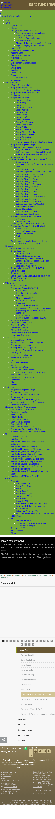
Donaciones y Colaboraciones (23, 63)
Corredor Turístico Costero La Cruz (31, 243)
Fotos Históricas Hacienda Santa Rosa (32, 503)
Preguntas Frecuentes (20, 362)
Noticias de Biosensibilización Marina (27, 466)
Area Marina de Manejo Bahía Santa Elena (34, 142)
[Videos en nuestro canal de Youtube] (40, 5)
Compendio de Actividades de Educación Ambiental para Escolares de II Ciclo (33, 309)
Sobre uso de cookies (42, 801)
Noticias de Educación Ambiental (25, 464)
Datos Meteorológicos (20, 367)
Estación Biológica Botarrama (28, 184)
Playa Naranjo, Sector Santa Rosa (30, 258)
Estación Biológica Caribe (27, 187)
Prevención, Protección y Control (25, 394)
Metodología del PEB (25, 298)
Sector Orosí (21, 117)
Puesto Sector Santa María (27, 206)
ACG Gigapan (17, 531)
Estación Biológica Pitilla (26, 182)
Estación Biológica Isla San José (29, 174)
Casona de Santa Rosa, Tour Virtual (31, 523)
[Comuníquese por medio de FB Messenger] (53, 5)
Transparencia (16, 68)
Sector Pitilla (21, 127)
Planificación (16, 58)
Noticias (14, 70)
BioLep (14, 382)
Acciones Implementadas (26, 231)
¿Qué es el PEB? (23, 290)
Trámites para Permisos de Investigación (27, 350)
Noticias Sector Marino (20, 469)
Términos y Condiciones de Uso (21, 801)
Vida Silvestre (16, 414)
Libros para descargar (20, 335)
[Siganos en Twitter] (36, 5)
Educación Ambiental (20, 320)
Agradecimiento (46, 760)
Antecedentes (21, 229)
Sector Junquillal (23, 102)
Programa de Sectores (20, 97)
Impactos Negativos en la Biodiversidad (27, 402)
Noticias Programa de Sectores (23, 456)
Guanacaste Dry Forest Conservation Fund (42, 781)
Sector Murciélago (24, 110)
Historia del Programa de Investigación (27, 342)
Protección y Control (19, 419)
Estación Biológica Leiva (26, 189)
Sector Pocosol (22, 112)
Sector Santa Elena (24, 125)
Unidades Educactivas (25, 295)
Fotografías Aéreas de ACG (27, 511)
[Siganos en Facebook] (31, 5)
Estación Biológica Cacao (27, 179)
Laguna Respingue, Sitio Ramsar (30, 45)
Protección (9, 387)
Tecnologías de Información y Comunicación (30, 224)
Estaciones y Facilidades (21, 357)
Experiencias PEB (23, 315)
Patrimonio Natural (19, 424)
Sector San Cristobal (24, 122)
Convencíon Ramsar (24, 40)
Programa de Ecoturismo (21, 87)
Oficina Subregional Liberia (22, 409)
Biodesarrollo (11, 82)
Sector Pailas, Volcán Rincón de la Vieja (28, 268)
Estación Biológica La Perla (28, 191)
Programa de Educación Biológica (25, 92)
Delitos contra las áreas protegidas (25, 399)
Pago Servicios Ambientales (22, 427)
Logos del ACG (17, 73)
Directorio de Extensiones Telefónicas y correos (10, 790)
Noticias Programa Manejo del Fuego (26, 454)
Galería (19, 238)
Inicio (7, 21)
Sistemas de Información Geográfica (26, 216)
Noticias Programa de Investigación (26, 451)
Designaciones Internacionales (23, 30)
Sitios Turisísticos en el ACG (23, 248)
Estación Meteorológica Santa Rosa (31, 372)
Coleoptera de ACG (19, 380)
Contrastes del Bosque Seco (28, 526)
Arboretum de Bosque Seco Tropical (31, 154)
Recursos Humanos (19, 60)
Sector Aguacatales (24, 137)
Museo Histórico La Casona (28, 256)
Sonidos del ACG (18, 528)
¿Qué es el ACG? (18, 25)
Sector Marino (17, 280)
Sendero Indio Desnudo (26, 263)
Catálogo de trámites (19, 77)
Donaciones (21, 303)
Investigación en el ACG (21, 340)
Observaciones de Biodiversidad (24, 333)
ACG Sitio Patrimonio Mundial (29, 38)
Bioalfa (14, 385)
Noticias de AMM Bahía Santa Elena (26, 476)
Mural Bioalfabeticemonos (27, 305)
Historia (14, 28)
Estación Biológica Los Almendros (30, 196)
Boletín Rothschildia (19, 328)
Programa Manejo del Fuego (23, 144)
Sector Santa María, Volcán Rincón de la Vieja (30, 276)
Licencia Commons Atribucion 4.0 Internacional (35, 804)
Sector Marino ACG (19, 157)
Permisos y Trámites (19, 412)
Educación (9, 283)
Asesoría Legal (17, 53)
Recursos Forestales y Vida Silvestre (20, 407)
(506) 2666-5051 (10, 785)
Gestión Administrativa (20, 55)
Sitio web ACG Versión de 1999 (42, 791)
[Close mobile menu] (1, 14)
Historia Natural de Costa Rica (23, 377)
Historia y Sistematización (27, 293)
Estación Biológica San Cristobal (30, 204)
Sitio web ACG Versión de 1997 (42, 795)
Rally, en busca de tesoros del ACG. (31, 318)
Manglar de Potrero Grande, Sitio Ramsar (33, 43)
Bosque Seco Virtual (19, 325)
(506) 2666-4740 (10, 787)
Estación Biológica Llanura (27, 194)
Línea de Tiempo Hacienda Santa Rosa (32, 261)
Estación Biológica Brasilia (27, 214)
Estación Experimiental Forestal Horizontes (34, 152)
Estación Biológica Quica (27, 199)
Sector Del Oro (22, 139)
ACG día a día (22, 508)
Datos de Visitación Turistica (28, 90)
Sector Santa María (24, 107)
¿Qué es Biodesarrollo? (20, 85)
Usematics (39, 777)
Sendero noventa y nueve (26, 266)
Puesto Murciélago (24, 209)
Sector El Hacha (23, 120)
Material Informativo (24, 233)
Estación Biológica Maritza (27, 177)
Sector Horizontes (23, 130)
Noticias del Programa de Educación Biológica (30, 449)
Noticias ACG (17, 439)
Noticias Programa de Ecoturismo (25, 446)
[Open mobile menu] (1, 11)
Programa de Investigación (22, 95)
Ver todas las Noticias (20, 436)
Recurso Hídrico (18, 417)
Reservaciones (22, 162)
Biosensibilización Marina (22, 323)
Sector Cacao (21, 115)
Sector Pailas (21, 105)
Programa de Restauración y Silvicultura (28, 147)
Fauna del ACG (22, 501)
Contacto (14, 75)
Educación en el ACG (20, 285)
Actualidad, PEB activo (26, 300)
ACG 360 (15, 518)
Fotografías (15, 481)
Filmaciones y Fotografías (21, 355)
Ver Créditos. (37, 787)
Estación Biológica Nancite (27, 169)
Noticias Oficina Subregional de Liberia (27, 459)
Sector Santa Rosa (23, 100)
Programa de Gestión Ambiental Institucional (29, 226)
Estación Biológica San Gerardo (29, 201)
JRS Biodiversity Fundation (41, 784)
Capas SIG (20, 219)
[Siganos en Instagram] (44, 5)
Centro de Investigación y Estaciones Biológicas (31, 159)
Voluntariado (16, 80)
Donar (13, 65)
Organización (16, 48)
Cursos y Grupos (18, 352)
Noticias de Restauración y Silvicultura (27, 461)
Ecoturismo (10, 246)
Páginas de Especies (19, 330)
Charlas (14, 533)
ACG (7, 23)
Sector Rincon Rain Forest (27, 132)
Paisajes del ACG (23, 483)
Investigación (11, 337)
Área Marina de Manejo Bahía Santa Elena (29, 241)
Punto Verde (21, 313)
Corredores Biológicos (20, 422)
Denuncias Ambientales (21, 404)
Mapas (13, 365)
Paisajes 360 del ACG (25, 521)
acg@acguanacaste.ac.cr (10, 781)
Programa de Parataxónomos (23, 345)
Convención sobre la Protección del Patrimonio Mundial (31, 34)
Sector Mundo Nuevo (25, 134)
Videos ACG (16, 516)
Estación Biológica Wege (26, 211)
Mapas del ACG (23, 221)
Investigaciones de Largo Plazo (24, 347)
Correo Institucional (8, 793)
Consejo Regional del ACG (22, 50)
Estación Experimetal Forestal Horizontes (33, 172)
